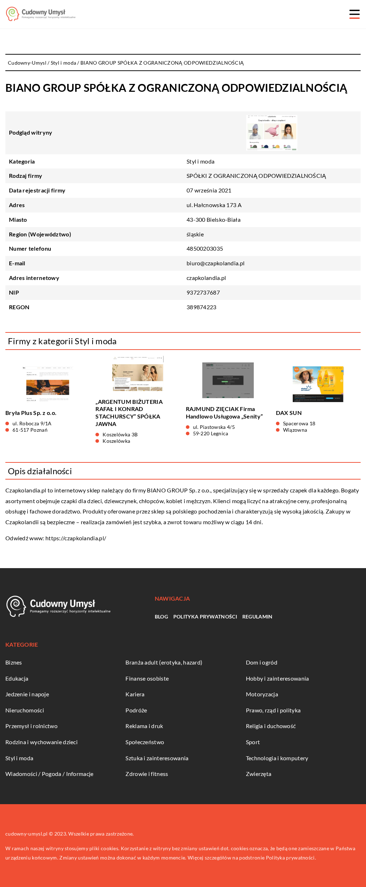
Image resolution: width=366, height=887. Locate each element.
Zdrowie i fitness (146, 773)
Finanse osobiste (147, 678)
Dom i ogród (261, 662)
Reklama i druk (144, 725)
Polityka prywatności (205, 616)
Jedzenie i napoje (27, 694)
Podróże (136, 710)
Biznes (13, 662)
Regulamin (257, 616)
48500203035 (205, 248)
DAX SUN (289, 412)
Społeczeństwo (144, 741)
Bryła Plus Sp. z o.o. (30, 412)
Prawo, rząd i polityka (273, 710)
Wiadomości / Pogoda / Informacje (49, 773)
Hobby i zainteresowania (277, 678)
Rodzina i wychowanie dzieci (41, 741)
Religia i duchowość (271, 725)
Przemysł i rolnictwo (31, 725)
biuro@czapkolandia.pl (215, 263)
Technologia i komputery (277, 758)
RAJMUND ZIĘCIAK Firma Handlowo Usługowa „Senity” (224, 412)
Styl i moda (200, 161)
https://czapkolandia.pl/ (75, 538)
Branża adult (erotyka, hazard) (163, 662)
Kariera (134, 694)
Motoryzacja (262, 694)
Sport (253, 741)
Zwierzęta (259, 773)
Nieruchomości (24, 710)
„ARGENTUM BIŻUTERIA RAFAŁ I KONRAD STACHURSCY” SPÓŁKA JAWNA (129, 412)
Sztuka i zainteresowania (156, 758)
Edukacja (16, 678)
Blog (161, 616)
